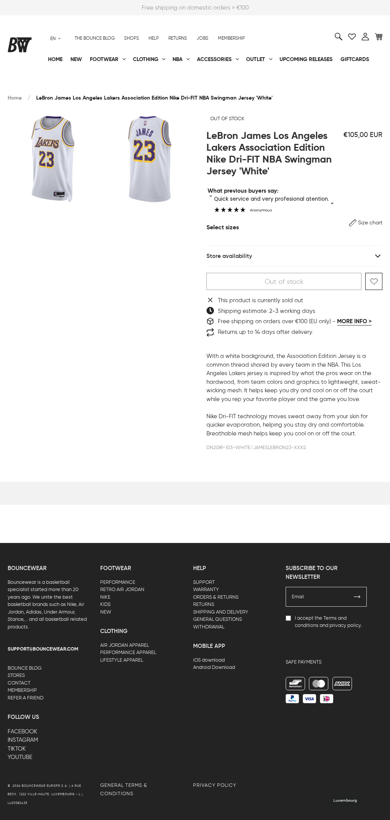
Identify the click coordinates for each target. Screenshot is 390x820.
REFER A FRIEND (25, 698)
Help (154, 38)
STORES (16, 675)
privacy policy (345, 625)
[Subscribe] (357, 597)
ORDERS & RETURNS (215, 597)
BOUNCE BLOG (25, 668)
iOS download (209, 660)
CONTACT (19, 683)
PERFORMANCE (117, 582)
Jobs (202, 38)
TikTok (17, 748)
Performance (26, 84)
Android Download (214, 667)
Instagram (23, 739)
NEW (105, 612)
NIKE (105, 597)
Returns (177, 38)
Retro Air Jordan (95, 84)
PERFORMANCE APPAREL (128, 652)
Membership (231, 38)
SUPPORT (204, 582)
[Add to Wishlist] (373, 281)
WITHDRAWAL (208, 627)
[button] (365, 223)
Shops (131, 38)
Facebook (22, 731)
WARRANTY (206, 589)
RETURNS (203, 604)
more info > (354, 321)
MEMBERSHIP (22, 690)
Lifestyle (145, 84)
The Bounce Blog (95, 38)
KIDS (105, 604)
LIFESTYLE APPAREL (121, 660)
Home (15, 98)
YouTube (20, 757)
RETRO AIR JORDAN (122, 589)
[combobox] (55, 38)
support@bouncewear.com (43, 649)
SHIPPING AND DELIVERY (220, 612)
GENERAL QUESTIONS (217, 619)
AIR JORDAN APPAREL (124, 645)
